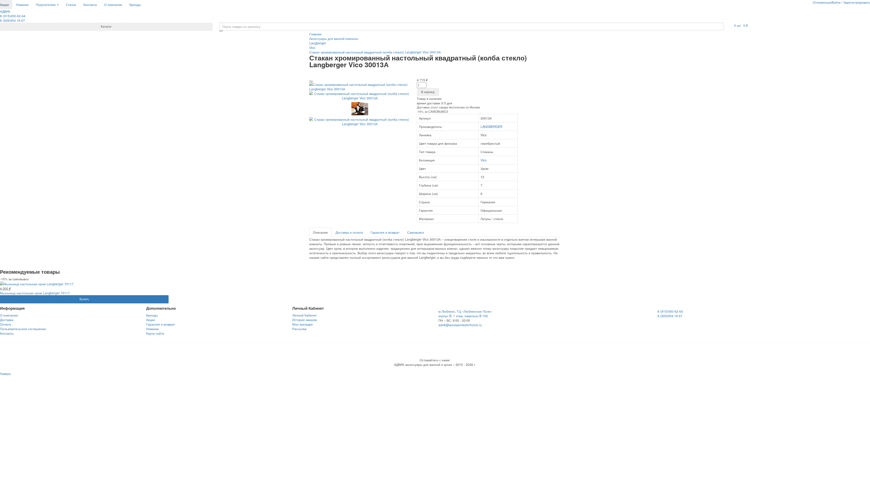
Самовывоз (415, 232)
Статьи (71, 4)
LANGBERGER (491, 126)
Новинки (22, 4)
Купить (84, 299)
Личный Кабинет (304, 315)
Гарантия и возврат (385, 232)
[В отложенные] (311, 81)
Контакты (90, 4)
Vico (484, 160)
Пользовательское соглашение (23, 328)
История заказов (304, 319)
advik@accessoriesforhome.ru (460, 325)
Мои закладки (302, 324)
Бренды (135, 4)
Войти (836, 2)
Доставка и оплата (349, 232)
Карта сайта (155, 333)
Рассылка (299, 328)
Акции (150, 319)
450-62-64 (12, 16)
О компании (113, 4)
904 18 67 (12, 20)
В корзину (428, 92)
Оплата (5, 324)
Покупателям (46, 4)
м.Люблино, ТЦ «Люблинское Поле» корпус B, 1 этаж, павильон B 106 (465, 313)
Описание (320, 232)
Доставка (6, 319)
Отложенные (822, 2)
